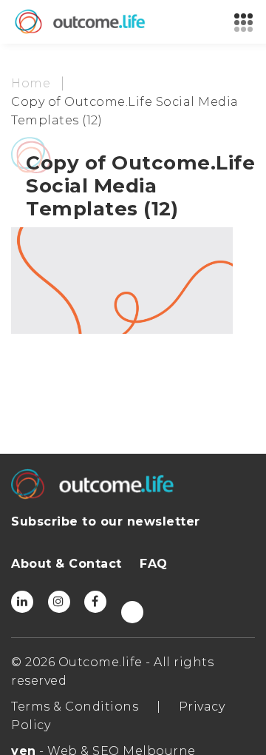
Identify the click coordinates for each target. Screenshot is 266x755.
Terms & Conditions (74, 706)
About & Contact (66, 564)
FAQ (154, 564)
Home (30, 83)
